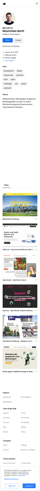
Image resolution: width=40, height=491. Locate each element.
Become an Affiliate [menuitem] (28, 450)
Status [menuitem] (23, 432)
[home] (4, 4)
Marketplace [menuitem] (7, 402)
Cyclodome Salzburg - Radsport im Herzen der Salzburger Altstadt (18, 341)
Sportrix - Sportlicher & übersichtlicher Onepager (18, 310)
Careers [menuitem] (6, 450)
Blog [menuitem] (4, 427)
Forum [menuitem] (23, 413)
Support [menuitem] (6, 413)
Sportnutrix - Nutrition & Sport (14, 280)
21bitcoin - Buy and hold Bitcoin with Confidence (18, 249)
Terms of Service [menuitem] (9, 463)
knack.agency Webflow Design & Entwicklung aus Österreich (18, 371)
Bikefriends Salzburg (11, 219)
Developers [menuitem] (25, 422)
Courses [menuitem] (6, 422)
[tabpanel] (20, 282)
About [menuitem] (5, 445)
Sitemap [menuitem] (24, 445)
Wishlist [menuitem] (23, 427)
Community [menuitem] (25, 418)
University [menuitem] (6, 418)
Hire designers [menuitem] (26, 397)
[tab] (6, 185)
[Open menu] (36, 3)
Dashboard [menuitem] (7, 397)
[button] (8, 40)
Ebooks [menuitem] (5, 432)
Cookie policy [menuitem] (26, 463)
